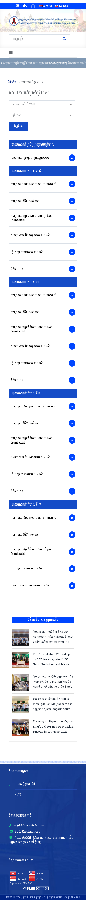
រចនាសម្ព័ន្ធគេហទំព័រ (25, 784)
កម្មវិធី (18, 795)
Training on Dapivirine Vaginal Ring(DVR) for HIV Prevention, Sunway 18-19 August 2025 (53, 726)
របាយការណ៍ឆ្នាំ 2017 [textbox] (24, 104)
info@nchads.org (27, 831)
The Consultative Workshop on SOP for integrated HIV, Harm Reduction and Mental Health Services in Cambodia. (52, 659)
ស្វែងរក (64, 39)
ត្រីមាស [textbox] (17, 115)
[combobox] (42, 104)
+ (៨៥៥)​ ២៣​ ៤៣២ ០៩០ (28, 825)
